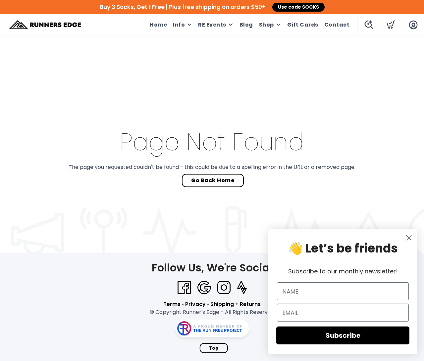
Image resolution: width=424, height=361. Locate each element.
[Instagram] (224, 288)
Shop (266, 25)
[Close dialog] (409, 238)
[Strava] (242, 288)
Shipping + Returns (235, 304)
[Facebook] (184, 288)
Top (214, 348)
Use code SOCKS (298, 7)
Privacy (195, 304)
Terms (172, 304)
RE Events (212, 25)
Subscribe (343, 335)
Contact (337, 25)
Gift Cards (302, 25)
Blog (246, 25)
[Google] (204, 288)
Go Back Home (213, 180)
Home (158, 25)
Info (179, 25)
